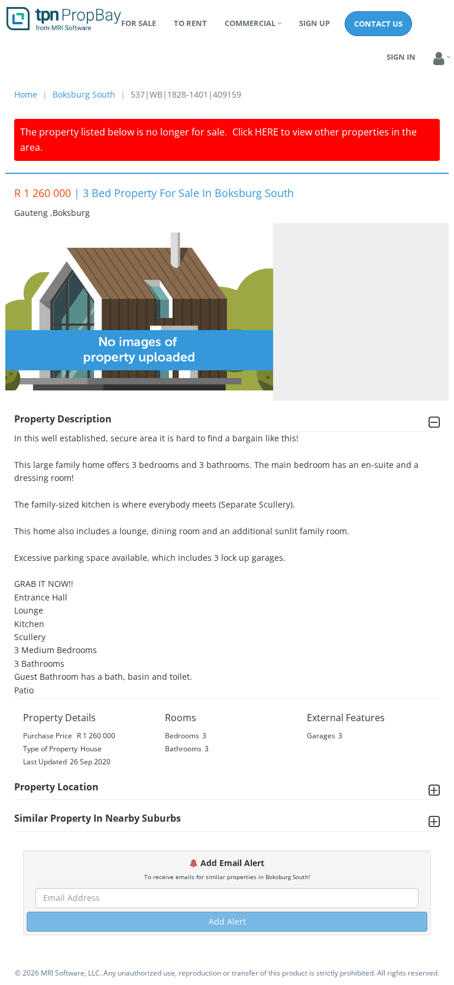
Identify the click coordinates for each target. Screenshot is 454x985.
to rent (190, 23)
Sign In (401, 56)
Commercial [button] (250, 23)
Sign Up (314, 23)
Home (25, 94)
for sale (138, 23)
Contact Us (378, 23)
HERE (266, 131)
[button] (438, 59)
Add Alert (227, 921)
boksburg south (84, 94)
